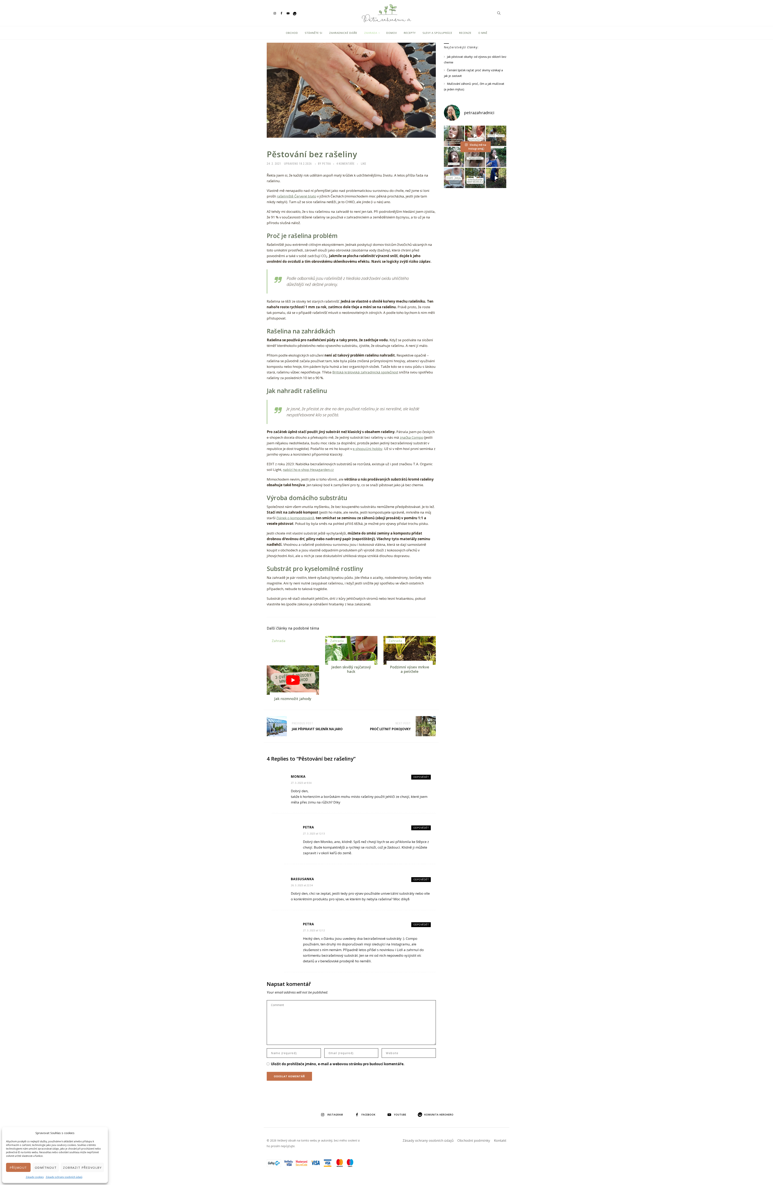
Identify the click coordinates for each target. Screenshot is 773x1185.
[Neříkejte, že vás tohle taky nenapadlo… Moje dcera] (496, 157)
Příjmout (18, 1167)
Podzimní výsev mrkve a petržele (409, 669)
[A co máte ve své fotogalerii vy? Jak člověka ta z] (475, 136)
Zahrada (370, 33)
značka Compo (411, 437)
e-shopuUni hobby (367, 448)
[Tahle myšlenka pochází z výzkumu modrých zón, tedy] (496, 178)
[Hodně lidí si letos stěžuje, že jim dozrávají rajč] (454, 157)
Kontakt (500, 1140)
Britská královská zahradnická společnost (365, 372)
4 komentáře (345, 163)
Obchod (292, 33)
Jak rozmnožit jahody (292, 698)
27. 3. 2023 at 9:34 (301, 783)
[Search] (498, 13)
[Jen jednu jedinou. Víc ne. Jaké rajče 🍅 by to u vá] (454, 136)
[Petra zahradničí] (386, 13)
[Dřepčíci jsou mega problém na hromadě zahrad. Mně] (454, 178)
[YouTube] (287, 13)
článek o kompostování (294, 518)
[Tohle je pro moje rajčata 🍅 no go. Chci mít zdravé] (475, 178)
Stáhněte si (313, 33)
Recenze (465, 33)
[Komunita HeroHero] (294, 13)
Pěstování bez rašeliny (312, 154)
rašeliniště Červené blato (296, 196)
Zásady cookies (35, 1177)
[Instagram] (274, 13)
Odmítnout (46, 1167)
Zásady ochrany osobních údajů (64, 1177)
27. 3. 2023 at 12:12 (314, 930)
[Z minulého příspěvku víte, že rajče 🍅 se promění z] (496, 136)
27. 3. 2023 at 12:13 (314, 833)
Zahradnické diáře (343, 33)
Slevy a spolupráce (437, 33)
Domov (391, 33)
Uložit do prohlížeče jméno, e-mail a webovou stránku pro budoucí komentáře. (337, 1064)
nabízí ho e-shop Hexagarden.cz (308, 469)
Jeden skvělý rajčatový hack (351, 669)
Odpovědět (421, 777)
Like (363, 163)
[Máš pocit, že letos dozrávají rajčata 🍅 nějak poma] (475, 157)
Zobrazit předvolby (82, 1167)
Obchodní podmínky (473, 1140)
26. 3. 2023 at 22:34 (302, 885)
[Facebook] (281, 13)
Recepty (410, 33)
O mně (482, 33)
